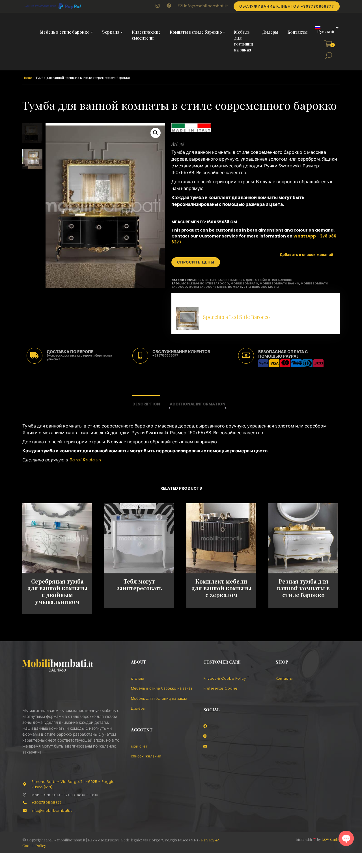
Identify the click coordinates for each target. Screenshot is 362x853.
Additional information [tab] (197, 404)
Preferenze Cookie (220, 688)
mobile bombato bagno (279, 283)
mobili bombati (229, 287)
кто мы (137, 678)
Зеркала (110, 32)
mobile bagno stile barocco (205, 283)
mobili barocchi (202, 287)
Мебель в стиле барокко (65, 32)
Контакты (297, 32)
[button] (325, 30)
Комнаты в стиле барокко (196, 32)
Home (27, 77)
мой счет (139, 746)
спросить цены (195, 262)
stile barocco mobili (261, 287)
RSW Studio (331, 839)
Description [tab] (146, 404)
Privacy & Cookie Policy (224, 678)
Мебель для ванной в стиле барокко (262, 280)
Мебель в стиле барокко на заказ (161, 688)
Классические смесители (146, 35)
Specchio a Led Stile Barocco (236, 317)
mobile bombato (244, 283)
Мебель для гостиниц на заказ (243, 41)
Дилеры (270, 32)
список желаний (146, 756)
